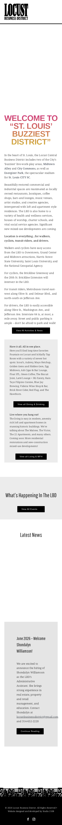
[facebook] (28, 819)
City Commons (26, 168)
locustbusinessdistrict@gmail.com (37, 716)
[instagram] (33, 819)
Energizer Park (14, 173)
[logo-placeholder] (16, 5)
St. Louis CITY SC (19, 177)
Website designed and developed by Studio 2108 (31, 811)
